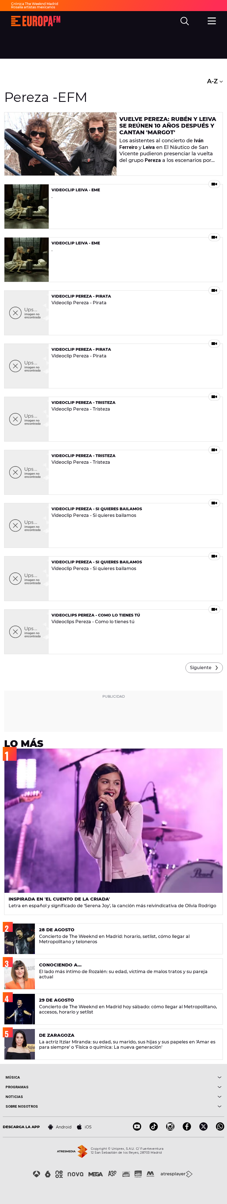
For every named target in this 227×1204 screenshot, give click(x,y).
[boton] (167, 1077)
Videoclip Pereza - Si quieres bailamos (96, 508)
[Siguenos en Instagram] (170, 1129)
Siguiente (200, 667)
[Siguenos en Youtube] (137, 1129)
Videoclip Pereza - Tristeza (83, 402)
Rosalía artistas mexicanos (33, 7)
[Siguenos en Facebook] (187, 1129)
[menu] (212, 20)
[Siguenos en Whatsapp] (220, 1129)
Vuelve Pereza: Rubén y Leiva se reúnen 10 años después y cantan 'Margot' (167, 126)
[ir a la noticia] (60, 144)
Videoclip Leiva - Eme (75, 189)
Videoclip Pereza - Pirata (81, 296)
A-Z (213, 81)
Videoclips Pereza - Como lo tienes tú (95, 615)
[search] (184, 21)
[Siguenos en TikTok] (153, 1129)
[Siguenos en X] (203, 1129)
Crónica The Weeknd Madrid (34, 4)
